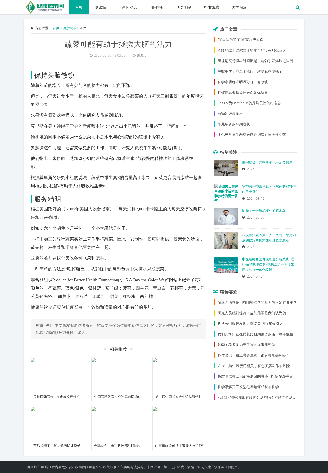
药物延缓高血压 (230, 113)
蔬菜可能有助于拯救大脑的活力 (118, 44)
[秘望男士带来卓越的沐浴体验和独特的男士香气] (226, 193)
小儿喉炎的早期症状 (234, 124)
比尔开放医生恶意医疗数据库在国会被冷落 (252, 134)
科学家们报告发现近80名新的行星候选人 (250, 323)
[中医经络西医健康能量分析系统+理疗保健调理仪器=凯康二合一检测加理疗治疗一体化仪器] (226, 266)
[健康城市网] (46, 6)
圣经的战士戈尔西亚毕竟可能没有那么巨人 (252, 50)
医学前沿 (239, 7)
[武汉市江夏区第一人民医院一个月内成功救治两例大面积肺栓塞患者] (226, 241)
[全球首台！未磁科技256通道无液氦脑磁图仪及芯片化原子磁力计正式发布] (118, 424)
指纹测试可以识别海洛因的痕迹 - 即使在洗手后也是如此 (262, 376)
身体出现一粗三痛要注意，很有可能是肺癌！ (254, 355)
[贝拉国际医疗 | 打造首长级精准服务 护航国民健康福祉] (57, 375)
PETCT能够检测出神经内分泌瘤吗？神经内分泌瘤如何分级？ (266, 397)
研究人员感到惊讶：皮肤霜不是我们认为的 (252, 312)
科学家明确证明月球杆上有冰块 (243, 81)
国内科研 (157, 7)
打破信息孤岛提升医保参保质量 (243, 92)
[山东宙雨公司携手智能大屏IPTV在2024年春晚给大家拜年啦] (179, 424)
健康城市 (102, 7)
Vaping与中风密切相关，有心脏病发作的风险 (254, 365)
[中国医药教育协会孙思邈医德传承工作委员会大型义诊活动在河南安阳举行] (118, 375)
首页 (79, 7)
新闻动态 (129, 7)
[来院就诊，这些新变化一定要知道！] (226, 169)
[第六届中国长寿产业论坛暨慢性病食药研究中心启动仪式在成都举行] (179, 375)
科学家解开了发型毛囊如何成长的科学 (248, 386)
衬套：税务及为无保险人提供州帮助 (246, 344)
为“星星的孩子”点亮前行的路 (240, 39)
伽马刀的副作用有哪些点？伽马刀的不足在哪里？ (257, 302)
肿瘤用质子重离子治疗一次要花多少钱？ (250, 71)
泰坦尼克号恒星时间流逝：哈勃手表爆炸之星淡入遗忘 (261, 60)
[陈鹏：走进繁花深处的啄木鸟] (226, 217)
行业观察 (211, 7)
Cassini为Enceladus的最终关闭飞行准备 (249, 102)
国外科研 (184, 7)
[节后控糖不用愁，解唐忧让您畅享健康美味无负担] (57, 424)
